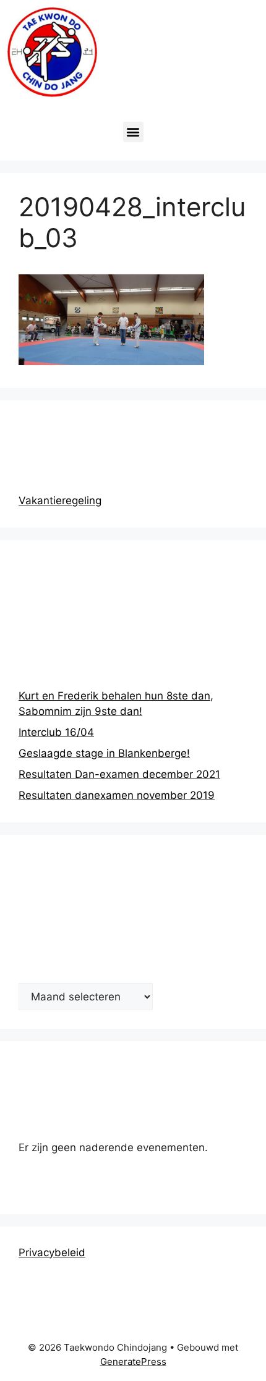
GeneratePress (133, 1361)
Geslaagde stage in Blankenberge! (104, 753)
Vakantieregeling (60, 500)
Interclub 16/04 (56, 732)
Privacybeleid (52, 1252)
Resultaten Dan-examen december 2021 (119, 774)
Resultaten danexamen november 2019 (117, 795)
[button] (133, 132)
